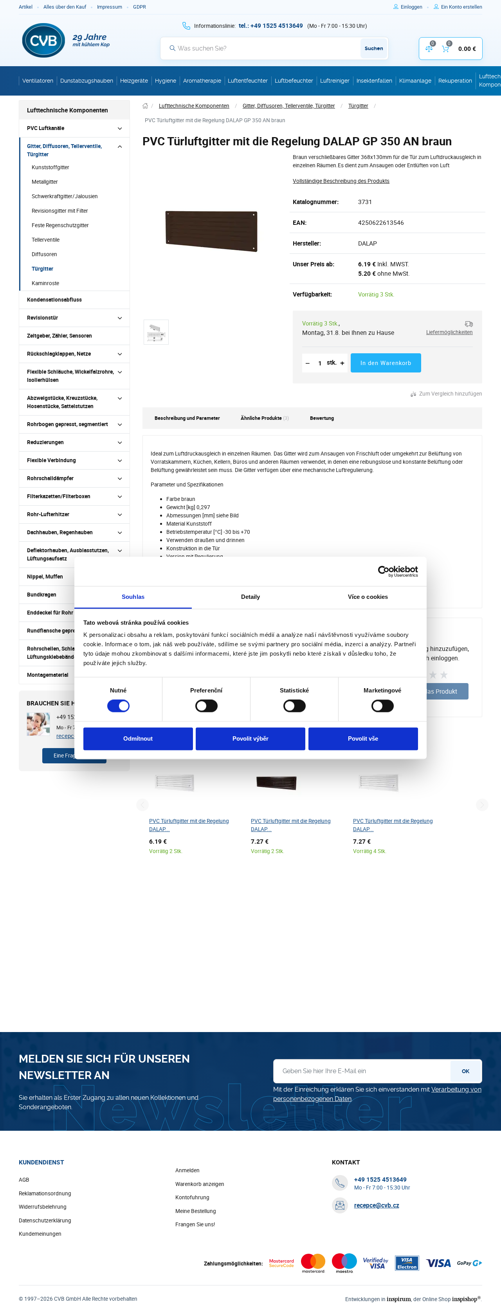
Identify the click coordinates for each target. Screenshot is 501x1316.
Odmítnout (138, 738)
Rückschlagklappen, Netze (59, 353)
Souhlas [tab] (133, 596)
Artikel (25, 7)
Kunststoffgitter (50, 167)
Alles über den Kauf (64, 7)
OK (465, 1071)
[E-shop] (145, 106)
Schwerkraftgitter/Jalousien (65, 196)
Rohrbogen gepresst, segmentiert (67, 424)
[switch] (206, 706)
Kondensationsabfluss (54, 299)
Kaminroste (45, 283)
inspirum (399, 1299)
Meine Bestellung (195, 1211)
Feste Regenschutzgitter (60, 225)
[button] (446, 328)
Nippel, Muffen (45, 576)
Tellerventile (45, 239)
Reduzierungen (45, 442)
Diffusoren (44, 254)
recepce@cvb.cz (376, 1205)
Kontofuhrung (192, 1197)
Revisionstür (42, 317)
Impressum (109, 7)
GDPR (139, 7)
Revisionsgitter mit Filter (60, 210)
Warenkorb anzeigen (199, 1184)
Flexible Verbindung (51, 460)
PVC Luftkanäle (45, 128)
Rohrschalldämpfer (50, 478)
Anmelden (187, 1170)
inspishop (466, 1299)
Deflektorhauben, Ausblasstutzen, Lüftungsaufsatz (68, 554)
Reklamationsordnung (45, 1193)
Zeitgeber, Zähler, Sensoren (59, 335)
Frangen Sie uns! (195, 1224)
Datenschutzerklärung (45, 1220)
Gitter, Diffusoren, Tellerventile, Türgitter (64, 150)
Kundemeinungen (40, 1233)
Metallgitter (45, 181)
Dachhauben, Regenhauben (60, 532)
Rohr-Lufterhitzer (48, 514)
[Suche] (172, 48)
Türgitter (42, 268)
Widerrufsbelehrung (43, 1206)
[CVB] (66, 40)
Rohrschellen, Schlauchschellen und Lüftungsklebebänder (71, 652)
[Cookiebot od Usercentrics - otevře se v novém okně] (384, 571)
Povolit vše (363, 738)
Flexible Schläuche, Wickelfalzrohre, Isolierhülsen (70, 375)
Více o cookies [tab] (368, 596)
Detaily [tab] (250, 596)
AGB (24, 1179)
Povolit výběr (250, 738)
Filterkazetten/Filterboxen (58, 496)
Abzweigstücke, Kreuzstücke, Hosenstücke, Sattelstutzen (62, 402)
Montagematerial (47, 674)
